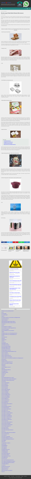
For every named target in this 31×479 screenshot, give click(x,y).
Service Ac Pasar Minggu (6, 395)
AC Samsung (4, 313)
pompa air (4, 373)
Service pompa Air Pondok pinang (7, 424)
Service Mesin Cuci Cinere (6, 411)
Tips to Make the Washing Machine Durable (8, 461)
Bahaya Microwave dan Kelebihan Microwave (10, 144)
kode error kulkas (5, 352)
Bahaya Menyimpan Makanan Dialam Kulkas (8, 321)
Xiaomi (3, 471)
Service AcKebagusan (5, 401)
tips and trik (4, 444)
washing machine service (6, 466)
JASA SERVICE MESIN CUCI (6, 347)
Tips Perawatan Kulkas (5, 454)
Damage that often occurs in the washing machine (9, 333)
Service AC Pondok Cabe (6, 397)
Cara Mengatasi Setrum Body (14, 268)
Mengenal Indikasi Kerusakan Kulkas (15, 300)
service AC (4, 381)
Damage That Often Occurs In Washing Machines (9, 334)
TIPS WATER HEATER (5, 463)
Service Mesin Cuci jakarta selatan (7, 412)
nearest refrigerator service (6, 367)
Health (3, 338)
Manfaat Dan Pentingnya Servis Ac (7, 361)
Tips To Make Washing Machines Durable (8, 462)
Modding (3, 365)
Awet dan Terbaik (5, 320)
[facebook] (4, 242)
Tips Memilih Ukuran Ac (5, 449)
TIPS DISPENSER (4, 445)
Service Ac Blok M (5, 384)
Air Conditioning (4, 314)
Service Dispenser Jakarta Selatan (7, 403)
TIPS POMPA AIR (5, 457)
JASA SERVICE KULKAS (5, 344)
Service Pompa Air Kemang (6, 423)
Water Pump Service (5, 467)
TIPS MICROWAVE (5, 452)
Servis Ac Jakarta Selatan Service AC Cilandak (8, 432)
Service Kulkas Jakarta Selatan (6, 406)
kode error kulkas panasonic (6, 355)
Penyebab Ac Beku (5, 372)
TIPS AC (3, 441)
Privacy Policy (12, 476)
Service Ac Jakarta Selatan (6, 389)
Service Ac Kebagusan (5, 390)
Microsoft (3, 364)
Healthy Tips (4, 339)
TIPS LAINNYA (4, 448)
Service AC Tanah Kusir (5, 399)
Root (3, 376)
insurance (4, 342)
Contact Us (25, 476)
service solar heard (5, 427)
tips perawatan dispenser (6, 453)
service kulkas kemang (5, 407)
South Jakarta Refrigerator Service (7, 437)
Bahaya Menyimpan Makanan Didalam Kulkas (9, 322)
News (3, 368)
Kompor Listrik (4, 360)
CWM (3, 331)
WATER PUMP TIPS (5, 469)
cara (3, 325)
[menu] (2, 9)
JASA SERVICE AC (5, 343)
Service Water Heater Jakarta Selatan (7, 429)
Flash (3, 335)
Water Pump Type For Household (7, 470)
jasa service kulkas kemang (6, 346)
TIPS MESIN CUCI (5, 450)
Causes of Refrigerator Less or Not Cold (8, 330)
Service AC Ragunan (5, 398)
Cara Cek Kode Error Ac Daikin (6, 326)
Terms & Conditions (17, 476)
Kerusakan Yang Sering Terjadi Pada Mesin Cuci (9, 351)
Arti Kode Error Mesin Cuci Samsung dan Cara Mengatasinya (11, 317)
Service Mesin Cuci (5, 410)
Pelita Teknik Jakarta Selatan (6, 369)
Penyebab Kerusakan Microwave (8, 143)
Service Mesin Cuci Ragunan (6, 418)
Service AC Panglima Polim (6, 394)
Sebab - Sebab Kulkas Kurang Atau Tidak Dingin (9, 378)
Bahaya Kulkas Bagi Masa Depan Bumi (15, 284)
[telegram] (27, 242)
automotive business (5, 318)
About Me (5, 476)
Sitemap (22, 476)
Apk (3, 316)
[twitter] (10, 242)
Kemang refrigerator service (6, 350)
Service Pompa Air (5, 420)
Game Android (4, 337)
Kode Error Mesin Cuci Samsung (7, 356)
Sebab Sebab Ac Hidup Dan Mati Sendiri (8, 380)
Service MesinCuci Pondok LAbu (7, 419)
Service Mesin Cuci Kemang (6, 414)
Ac (2, 312)
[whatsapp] (21, 242)
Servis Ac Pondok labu (5, 433)
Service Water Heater (5, 428)
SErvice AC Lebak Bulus (5, 393)
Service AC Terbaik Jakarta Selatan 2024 (15, 280)
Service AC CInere (5, 386)
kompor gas (4, 359)
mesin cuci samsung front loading (7, 363)
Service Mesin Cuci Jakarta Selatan (15, 292)
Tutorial (3, 465)
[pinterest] (15, 242)
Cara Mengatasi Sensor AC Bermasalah (15, 296)
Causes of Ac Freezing (5, 329)
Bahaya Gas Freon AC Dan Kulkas (15, 272)
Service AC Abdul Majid (5, 382)
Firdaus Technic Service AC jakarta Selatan (16, 477)
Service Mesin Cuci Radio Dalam (7, 416)
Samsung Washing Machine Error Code (8, 377)
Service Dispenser (5, 402)
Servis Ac (3, 431)
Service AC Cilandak (5, 385)
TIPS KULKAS (4, 446)
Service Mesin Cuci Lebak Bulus (7, 415)
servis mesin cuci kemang (6, 436)
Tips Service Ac (4, 458)
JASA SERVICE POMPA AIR (6, 348)
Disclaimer (9, 476)
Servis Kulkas (4, 435)
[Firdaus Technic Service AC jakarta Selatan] (6, 3)
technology (4, 440)
